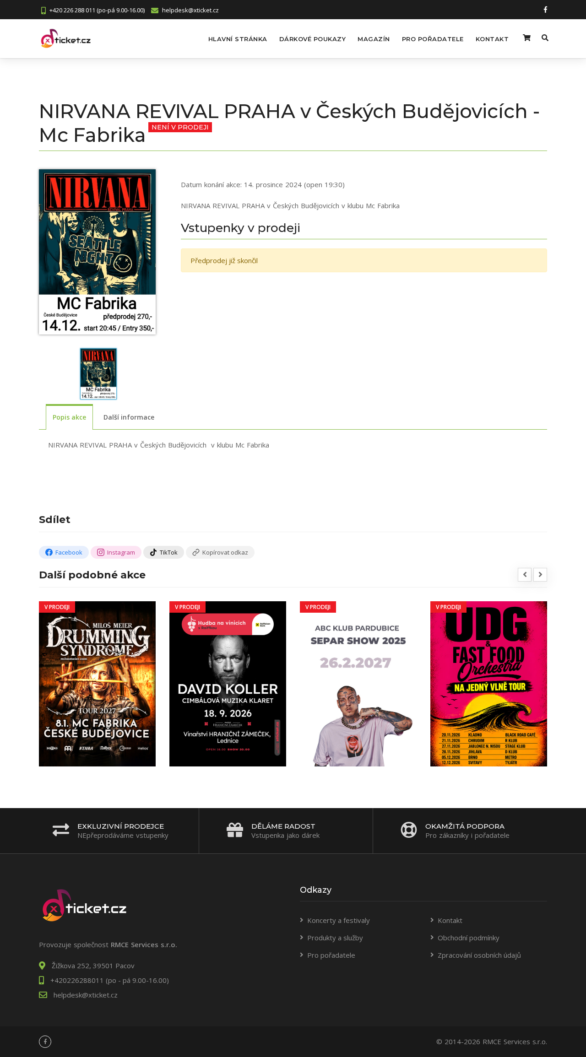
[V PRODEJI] (97, 682)
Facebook (68, 552)
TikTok (169, 552)
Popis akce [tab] (69, 417)
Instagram (121, 552)
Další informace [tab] (128, 417)
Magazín (374, 39)
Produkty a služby (335, 937)
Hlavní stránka (237, 39)
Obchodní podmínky (468, 937)
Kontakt (492, 39)
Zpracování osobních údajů (479, 955)
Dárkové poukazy (312, 39)
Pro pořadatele (433, 39)
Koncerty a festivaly (338, 920)
